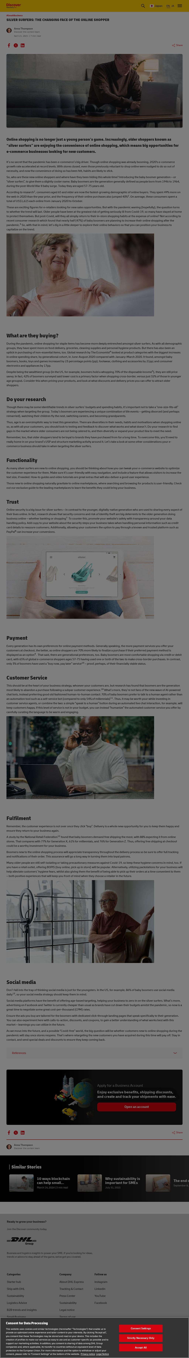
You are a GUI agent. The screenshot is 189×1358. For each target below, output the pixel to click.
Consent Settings (141, 1328)
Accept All (141, 1347)
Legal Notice (102, 1354)
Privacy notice (88, 1354)
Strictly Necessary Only (140, 1338)
